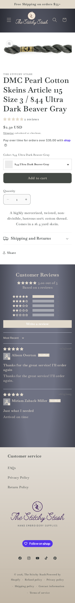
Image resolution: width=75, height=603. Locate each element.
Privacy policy (55, 579)
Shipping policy (24, 586)
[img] (13, 349)
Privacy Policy (18, 478)
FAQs (12, 468)
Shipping (8, 133)
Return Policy (18, 487)
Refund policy (33, 579)
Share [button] (11, 253)
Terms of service (40, 592)
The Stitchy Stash (35, 574)
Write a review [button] (37, 324)
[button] (9, 20)
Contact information (51, 586)
